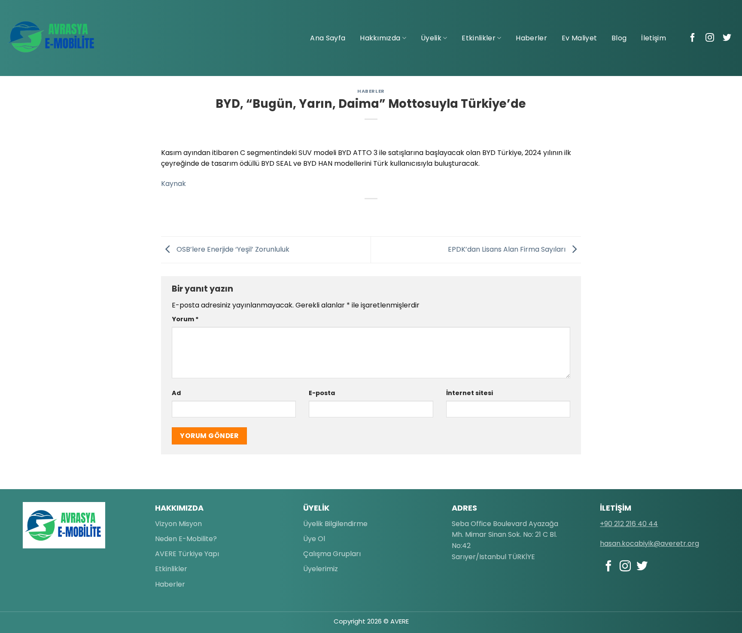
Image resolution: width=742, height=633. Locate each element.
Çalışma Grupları (332, 554)
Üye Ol (314, 539)
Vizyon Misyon (178, 524)
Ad (176, 393)
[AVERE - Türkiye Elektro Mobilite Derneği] (51, 37)
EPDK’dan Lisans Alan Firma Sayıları (507, 249)
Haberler (531, 38)
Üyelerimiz (320, 569)
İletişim (653, 38)
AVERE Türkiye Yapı (187, 554)
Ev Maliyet (579, 38)
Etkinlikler (479, 38)
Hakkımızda (380, 38)
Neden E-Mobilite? (186, 539)
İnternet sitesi (469, 393)
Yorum (185, 319)
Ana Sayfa (327, 38)
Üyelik (431, 38)
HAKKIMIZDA (179, 507)
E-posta (322, 393)
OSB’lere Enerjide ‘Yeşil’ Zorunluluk (232, 249)
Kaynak (173, 184)
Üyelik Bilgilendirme (335, 524)
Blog (618, 38)
